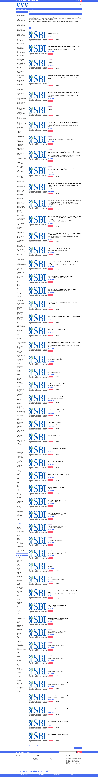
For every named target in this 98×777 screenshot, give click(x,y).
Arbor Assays (19, 630)
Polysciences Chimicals (20, 225)
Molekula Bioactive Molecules (20, 132)
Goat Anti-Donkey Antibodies (21, 408)
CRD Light (18, 668)
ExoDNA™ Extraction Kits (20, 368)
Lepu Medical (19, 660)
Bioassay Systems (19, 638)
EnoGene (18, 557)
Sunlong (18, 600)
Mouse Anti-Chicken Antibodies (20, 458)
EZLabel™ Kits (19, 379)
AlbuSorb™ (18, 278)
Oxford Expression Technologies (21, 649)
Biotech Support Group (20, 642)
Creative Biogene (19, 683)
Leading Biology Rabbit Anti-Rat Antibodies (21, 114)
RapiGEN (18, 665)
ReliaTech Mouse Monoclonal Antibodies (21, 265)
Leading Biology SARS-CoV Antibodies (21, 122)
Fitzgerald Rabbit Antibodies (21, 251)
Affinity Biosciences (20, 587)
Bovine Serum (68, 767)
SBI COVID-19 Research (20, 531)
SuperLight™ (19, 538)
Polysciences (19, 690)
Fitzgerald (18, 564)
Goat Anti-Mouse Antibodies (21, 411)
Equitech (18, 637)
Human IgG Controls (20, 422)
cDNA (18, 304)
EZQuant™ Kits (19, 381)
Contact (31, 9)
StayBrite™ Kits (19, 534)
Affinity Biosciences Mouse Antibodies (21, 26)
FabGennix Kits (19, 386)
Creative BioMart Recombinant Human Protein (21, 246)
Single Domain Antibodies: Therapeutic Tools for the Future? (73, 759)
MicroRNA (19, 522)
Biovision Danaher (68, 757)
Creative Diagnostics (20, 591)
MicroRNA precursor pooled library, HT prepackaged (58, 577)
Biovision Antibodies (20, 297)
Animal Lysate (19, 284)
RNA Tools (19, 523)
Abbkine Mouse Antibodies (21, 195)
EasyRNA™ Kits (19, 352)
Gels (17, 400)
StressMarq (18, 568)
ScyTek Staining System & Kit (21, 235)
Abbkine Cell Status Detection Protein (20, 188)
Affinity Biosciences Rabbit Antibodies (21, 36)
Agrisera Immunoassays (20, 46)
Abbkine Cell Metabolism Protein (20, 182)
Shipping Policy (41, 774)
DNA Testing (19, 338)
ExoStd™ (18, 375)
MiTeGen (18, 614)
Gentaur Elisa (19, 403)
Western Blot (19, 549)
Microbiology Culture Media (21, 460)
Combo (18, 323)
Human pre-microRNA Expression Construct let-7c (58, 708)
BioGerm (18, 684)
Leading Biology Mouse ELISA (21, 102)
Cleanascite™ (19, 321)
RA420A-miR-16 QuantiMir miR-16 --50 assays (57, 539)
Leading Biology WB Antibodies (20, 128)
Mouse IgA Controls (20, 470)
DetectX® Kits (19, 333)
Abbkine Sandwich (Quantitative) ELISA (20, 212)
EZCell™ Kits (19, 377)
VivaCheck (18, 677)
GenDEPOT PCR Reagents (20, 73)
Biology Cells (19, 295)
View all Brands (19, 691)
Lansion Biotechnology (20, 669)
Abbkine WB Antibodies (20, 215)
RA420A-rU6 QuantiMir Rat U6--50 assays (56, 487)
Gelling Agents (19, 399)
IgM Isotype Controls (20, 427)
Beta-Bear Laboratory (20, 687)
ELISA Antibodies (19, 356)
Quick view (38, 40)
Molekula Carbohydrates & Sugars (21, 140)
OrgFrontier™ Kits (19, 479)
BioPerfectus (19, 686)
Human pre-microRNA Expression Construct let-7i (58, 631)
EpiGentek (18, 571)
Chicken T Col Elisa (20, 319)
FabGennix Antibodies (20, 383)
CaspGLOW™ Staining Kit (20, 303)
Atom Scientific (19, 644)
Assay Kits (18, 292)
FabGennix (18, 599)
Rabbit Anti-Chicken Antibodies (20, 499)
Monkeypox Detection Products (20, 263)
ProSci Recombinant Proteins (21, 158)
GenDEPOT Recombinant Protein (20, 76)
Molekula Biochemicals (20, 133)
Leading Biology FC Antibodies (20, 91)
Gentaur (18, 622)
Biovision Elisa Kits (20, 299)
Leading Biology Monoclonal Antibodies (21, 100)
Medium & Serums (19, 456)
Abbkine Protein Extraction (21, 202)
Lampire (18, 619)
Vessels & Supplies (20, 546)
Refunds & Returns (57, 774)
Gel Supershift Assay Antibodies (20, 398)
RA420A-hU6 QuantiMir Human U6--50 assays (57, 552)
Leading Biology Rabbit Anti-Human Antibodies (21, 109)
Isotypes (18, 443)
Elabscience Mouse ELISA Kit (21, 355)
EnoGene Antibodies (20, 359)
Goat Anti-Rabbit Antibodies (21, 412)
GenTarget (18, 607)
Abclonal (18, 584)
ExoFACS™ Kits (19, 370)
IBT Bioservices (19, 641)
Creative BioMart (19, 611)
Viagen (18, 653)
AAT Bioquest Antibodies (20, 236)
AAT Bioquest (19, 573)
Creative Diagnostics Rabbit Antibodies (21, 327)
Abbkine (18, 595)
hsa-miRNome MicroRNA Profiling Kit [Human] (57, 409)
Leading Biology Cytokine (20, 83)
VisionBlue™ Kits (19, 547)
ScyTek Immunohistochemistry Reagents (20, 232)
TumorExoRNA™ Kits (20, 543)
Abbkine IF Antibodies (20, 193)
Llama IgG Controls (20, 452)
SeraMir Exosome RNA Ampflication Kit (56, 371)
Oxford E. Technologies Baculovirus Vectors (20, 151)
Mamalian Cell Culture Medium (20, 454)
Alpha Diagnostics (19, 602)
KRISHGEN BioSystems (20, 588)
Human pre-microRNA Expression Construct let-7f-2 (58, 657)
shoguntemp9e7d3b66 (20, 163)
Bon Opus (18, 610)
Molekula (18, 603)
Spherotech (18, 626)
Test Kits (18, 539)
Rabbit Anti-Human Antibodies (20, 506)
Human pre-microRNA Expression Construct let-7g (58, 644)
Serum (18, 532)
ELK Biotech (19, 646)
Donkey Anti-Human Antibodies (20, 344)
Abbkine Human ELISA (20, 191)
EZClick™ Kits (19, 378)
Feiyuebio (18, 565)
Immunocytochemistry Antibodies (20, 431)
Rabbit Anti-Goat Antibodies (21, 503)
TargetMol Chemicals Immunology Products (20, 172)
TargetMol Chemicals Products (20, 180)
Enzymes (18, 364)
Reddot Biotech (19, 596)
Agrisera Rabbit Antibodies (21, 52)
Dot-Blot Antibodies (20, 351)
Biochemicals (19, 293)
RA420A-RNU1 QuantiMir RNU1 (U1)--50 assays (57, 513)
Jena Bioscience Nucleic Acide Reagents (20, 221)
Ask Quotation (20, 9)
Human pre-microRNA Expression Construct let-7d (58, 695)
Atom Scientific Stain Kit (20, 59)
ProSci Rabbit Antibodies (20, 239)
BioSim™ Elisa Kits (19, 296)
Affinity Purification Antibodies (20, 277)
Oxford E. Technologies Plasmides (20, 156)
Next (80, 745)
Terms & (24, 774)
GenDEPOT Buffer (19, 67)
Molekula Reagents (20, 144)
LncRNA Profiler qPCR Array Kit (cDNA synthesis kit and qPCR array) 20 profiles (64, 138)
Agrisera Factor (19, 44)
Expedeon (18, 640)
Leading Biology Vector (20, 126)
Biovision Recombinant (20, 300)
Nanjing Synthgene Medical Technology (21, 662)
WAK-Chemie (19, 676)
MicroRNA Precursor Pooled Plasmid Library (57, 605)
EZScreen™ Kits (19, 382)
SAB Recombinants (20, 528)
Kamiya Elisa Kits (19, 447)
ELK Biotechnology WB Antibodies (20, 260)
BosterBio (18, 581)
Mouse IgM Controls (20, 473)
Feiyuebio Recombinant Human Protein (20, 390)
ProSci (18, 562)
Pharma (18, 489)
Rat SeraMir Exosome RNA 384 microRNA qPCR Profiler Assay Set (61, 248)
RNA (17, 520)
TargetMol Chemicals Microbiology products (20, 175)
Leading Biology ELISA (20, 89)
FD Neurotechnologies (20, 645)
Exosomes (18, 374)
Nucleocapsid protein (20, 477)
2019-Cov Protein (19, 268)
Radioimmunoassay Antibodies (20, 512)
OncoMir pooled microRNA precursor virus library (58, 618)
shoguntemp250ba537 (20, 161)
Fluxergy (18, 667)
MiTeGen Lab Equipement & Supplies (21, 224)
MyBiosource (19, 672)
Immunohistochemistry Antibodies (20, 436)
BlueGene (18, 594)
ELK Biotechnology (20, 575)
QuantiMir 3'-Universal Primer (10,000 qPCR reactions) (59, 474)
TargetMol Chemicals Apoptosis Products (20, 167)
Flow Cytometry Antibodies (21, 391)
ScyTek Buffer (19, 228)
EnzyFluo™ (18, 362)
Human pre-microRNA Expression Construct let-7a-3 (58, 734)
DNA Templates (19, 551)
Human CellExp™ (19, 419)
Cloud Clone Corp (19, 580)
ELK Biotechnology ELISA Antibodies (20, 258)
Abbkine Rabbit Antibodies (21, 207)
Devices (18, 334)
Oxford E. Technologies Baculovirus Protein (20, 149)
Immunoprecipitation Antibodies (20, 439)
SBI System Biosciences (20, 613)
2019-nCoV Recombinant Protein (20, 273)
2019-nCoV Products (20, 271)
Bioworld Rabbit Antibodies (21, 218)
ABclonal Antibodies (20, 237)
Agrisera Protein (19, 51)
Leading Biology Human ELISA (20, 96)
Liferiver (18, 675)
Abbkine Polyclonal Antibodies (20, 199)
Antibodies (18, 285)
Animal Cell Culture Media (20, 282)
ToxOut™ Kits (19, 542)
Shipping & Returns (35, 759)
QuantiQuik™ (19, 496)
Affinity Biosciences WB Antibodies (20, 39)
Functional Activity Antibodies (19, 395)
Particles (18, 483)
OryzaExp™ (18, 481)
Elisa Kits (18, 358)
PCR (17, 485)
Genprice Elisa (19, 655)
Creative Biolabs (19, 560)
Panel (18, 482)
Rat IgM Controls (19, 515)
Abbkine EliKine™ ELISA (20, 190)
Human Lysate (19, 423)
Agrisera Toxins (19, 56)
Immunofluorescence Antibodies (20, 433)
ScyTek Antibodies (19, 227)
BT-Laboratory (19, 572)
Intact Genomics (19, 657)
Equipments (18, 367)
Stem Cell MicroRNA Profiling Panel (55, 422)
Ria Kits (18, 519)
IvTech (18, 652)
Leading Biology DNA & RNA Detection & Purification (21, 88)
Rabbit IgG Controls (20, 510)
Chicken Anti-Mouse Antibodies (20, 315)
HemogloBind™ (19, 416)
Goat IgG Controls (19, 414)
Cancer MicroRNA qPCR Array (54, 435)
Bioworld (18, 583)
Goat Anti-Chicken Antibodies (19, 407)
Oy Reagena (18, 656)
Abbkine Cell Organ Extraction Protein (20, 185)
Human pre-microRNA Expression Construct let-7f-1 (58, 670)
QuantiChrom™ (19, 493)
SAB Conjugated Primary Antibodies (20, 525)
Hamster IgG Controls (20, 415)
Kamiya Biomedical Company (21, 618)
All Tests (18, 281)
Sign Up (77, 0)
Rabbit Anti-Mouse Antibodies (20, 508)
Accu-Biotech (19, 664)
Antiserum (18, 289)
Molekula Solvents (19, 145)
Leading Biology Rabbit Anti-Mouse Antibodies (21, 112)
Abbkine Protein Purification (21, 206)
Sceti (17, 606)
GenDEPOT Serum (19, 77)
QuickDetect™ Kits (19, 497)
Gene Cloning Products (20, 402)
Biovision (18, 590)
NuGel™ (18, 478)
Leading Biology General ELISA (20, 94)
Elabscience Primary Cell (20, 62)
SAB (17, 558)
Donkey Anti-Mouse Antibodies (20, 347)
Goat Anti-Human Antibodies (21, 410)
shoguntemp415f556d (20, 162)
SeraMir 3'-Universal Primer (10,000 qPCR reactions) (58, 358)
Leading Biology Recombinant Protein (21, 119)
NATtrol (18, 474)
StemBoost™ (19, 535)
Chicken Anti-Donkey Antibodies (20, 308)
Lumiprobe (18, 623)
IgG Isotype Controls (20, 426)
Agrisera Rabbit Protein (20, 55)
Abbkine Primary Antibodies (21, 201)
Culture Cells (19, 329)
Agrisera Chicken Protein (20, 43)
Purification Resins (20, 492)
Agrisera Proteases (20, 49)
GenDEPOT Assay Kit (20, 66)
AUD (37, 0)
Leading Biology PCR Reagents (20, 104)
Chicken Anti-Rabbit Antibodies (20, 318)
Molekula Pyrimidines (20, 142)
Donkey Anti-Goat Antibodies (21, 342)
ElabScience (19, 579)
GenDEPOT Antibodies (20, 64)
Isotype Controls (19, 441)
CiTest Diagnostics (20, 629)
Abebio (18, 598)
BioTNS (18, 679)
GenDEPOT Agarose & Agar (21, 63)
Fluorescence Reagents (20, 393)
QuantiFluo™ (19, 494)
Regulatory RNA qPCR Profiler (54, 33)
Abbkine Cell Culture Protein (21, 14)
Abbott (18, 659)
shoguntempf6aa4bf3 (20, 165)
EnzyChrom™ (19, 360)
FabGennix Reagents (20, 387)
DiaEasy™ (18, 335)
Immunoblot (19, 429)
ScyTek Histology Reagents (21, 230)
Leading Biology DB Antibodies (20, 85)
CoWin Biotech (19, 680)
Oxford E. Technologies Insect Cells (20, 154)
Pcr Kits (18, 486)
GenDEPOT (18, 621)
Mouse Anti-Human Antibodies (20, 466)
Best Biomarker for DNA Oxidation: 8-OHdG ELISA (73, 760)
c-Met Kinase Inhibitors (20, 301)
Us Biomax (18, 615)
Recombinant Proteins (20, 518)
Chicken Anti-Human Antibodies (20, 313)
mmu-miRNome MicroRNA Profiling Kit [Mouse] (57, 396)
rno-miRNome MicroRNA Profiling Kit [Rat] (56, 383)
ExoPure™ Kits (19, 371)
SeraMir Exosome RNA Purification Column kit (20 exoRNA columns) (62, 289)
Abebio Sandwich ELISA (20, 216)
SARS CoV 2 (19, 530)
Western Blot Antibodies (20, 550)
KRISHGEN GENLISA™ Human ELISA (21, 450)
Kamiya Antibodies (19, 445)
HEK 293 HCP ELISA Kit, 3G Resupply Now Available (73, 763)
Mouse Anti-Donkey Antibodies (20, 462)
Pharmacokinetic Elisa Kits (21, 267)
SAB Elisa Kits (19, 527)
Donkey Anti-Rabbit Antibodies (20, 349)
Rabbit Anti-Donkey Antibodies (20, 502)
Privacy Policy (73, 774)
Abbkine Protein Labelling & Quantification (21, 204)
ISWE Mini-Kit (19, 444)
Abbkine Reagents (19, 210)
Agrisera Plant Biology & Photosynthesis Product (20, 48)
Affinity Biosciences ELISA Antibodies (21, 21)
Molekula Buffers (19, 135)
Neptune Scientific (19, 673)
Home (30, 11)
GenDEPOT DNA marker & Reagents (20, 72)
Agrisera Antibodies (20, 40)
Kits (17, 448)
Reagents (18, 516)
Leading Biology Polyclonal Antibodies (21, 107)
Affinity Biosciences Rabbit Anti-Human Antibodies (21, 34)
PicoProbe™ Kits (19, 490)
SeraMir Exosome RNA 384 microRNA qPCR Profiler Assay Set (60, 276)
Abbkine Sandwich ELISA (20, 214)
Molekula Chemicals (20, 141)
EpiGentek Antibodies (20, 366)
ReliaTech (18, 617)
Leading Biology (19, 576)
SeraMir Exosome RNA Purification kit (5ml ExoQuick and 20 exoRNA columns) (64, 316)
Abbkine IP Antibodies (20, 194)
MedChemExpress (19, 592)
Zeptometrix (19, 633)
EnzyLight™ (18, 363)
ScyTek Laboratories (20, 625)
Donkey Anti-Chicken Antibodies (20, 340)
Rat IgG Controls (19, 514)
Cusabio (18, 561)
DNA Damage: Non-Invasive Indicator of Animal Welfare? (72, 762)
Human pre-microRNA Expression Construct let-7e (58, 682)
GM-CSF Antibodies (20, 404)
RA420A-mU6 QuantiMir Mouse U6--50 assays (57, 526)
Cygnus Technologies (20, 636)
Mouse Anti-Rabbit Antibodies (20, 468)
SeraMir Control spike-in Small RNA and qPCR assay (58, 329)
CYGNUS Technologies (20, 331)
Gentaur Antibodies (20, 219)
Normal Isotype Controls (20, 475)
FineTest (18, 569)
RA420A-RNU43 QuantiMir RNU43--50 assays (57, 500)
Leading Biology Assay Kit (21, 80)
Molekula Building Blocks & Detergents (21, 137)
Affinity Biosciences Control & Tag (21, 19)
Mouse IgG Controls (20, 471)
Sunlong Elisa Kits (19, 536)
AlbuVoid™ (18, 280)
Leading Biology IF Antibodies (21, 98)
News (26, 9)
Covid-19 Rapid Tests (20, 325)
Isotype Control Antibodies (21, 440)
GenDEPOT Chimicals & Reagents (20, 69)
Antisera (18, 288)
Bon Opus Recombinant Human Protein (20, 241)
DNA (17, 337)
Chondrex (18, 634)
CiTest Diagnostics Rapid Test (20, 244)
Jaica (18, 648)
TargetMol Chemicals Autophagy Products (20, 170)
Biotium (18, 567)
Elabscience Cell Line (20, 60)
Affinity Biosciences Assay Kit (21, 16)
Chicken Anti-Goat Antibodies (19, 310)
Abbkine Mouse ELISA (20, 197)
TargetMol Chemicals (20, 671)
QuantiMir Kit (50, 565)
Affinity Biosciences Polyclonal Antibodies (20, 29)
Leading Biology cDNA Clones (21, 81)
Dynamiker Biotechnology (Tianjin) (22, 688)
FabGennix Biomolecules (20, 385)
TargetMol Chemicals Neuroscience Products (20, 177)
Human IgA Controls (20, 420)
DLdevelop (18, 577)
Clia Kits (18, 322)
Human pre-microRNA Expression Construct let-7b (58, 721)
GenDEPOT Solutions (20, 79)
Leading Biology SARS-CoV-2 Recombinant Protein (21, 124)
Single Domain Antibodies (20, 253)
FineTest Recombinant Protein (20, 250)
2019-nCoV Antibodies (20, 269)
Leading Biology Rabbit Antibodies (20, 117)
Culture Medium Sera (20, 330)
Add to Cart (50, 39)
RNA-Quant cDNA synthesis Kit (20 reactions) (57, 448)
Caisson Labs (19, 632)
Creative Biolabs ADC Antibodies (20, 255)
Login (74, 0)
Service (18, 159)
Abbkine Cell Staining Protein (21, 186)
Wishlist (34, 757)
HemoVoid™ (18, 418)
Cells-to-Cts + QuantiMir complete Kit (55, 461)
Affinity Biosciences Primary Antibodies (21, 31)
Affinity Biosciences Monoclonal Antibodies (20, 24)
